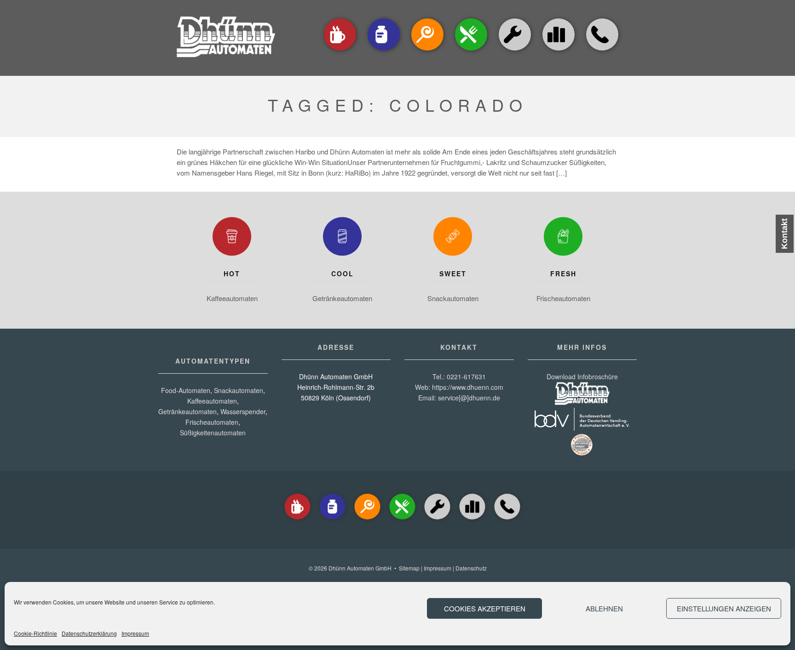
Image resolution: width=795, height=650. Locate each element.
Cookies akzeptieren (484, 608)
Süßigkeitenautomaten (213, 432)
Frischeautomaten (563, 298)
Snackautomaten (452, 298)
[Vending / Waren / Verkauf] (471, 51)
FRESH (563, 273)
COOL (342, 273)
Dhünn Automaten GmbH (360, 568)
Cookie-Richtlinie (35, 633)
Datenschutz (471, 568)
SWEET (453, 273)
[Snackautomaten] (452, 238)
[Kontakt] (602, 51)
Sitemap (409, 568)
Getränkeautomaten (342, 298)
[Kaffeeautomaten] (340, 51)
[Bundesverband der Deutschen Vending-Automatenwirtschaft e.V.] (582, 428)
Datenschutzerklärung (89, 633)
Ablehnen (604, 608)
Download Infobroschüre (582, 376)
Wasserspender (242, 411)
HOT (232, 273)
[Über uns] (558, 34)
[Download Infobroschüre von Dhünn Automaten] (582, 402)
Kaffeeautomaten (232, 298)
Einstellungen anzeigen (724, 608)
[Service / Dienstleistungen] (515, 51)
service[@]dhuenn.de (469, 397)
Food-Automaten (185, 390)
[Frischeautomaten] (563, 238)
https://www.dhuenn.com (467, 387)
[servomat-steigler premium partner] (581, 453)
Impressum (135, 633)
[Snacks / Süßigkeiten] (427, 51)
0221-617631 (466, 376)
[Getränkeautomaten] (384, 51)
